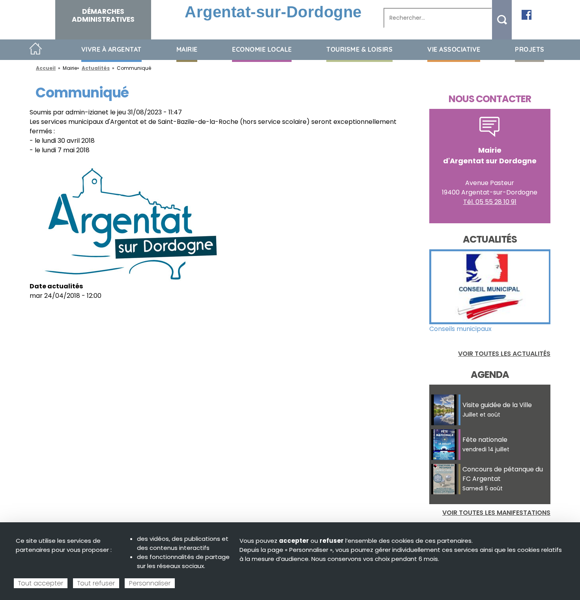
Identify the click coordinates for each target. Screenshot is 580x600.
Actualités (96, 68)
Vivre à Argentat (111, 49)
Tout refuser (96, 583)
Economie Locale (262, 49)
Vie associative (454, 49)
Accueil (36, 49)
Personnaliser (149, 583)
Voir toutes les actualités (504, 353)
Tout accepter (40, 583)
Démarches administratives (103, 15)
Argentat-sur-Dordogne (273, 12)
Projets (529, 49)
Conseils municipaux (460, 328)
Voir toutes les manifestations (496, 512)
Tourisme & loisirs (359, 49)
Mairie (187, 49)
